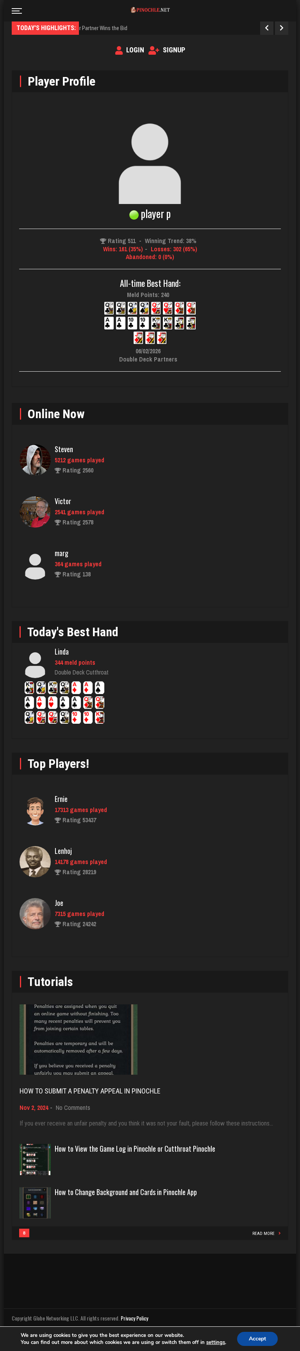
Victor (63, 501)
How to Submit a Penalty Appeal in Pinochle (90, 1091)
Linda (62, 651)
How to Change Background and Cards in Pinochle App (126, 1192)
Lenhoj (63, 851)
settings (215, 1342)
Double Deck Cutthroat (82, 672)
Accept (257, 1338)
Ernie (61, 799)
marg (61, 553)
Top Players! (58, 763)
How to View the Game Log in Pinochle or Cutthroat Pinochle (135, 1148)
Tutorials (50, 981)
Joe (59, 903)
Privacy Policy (134, 1318)
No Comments (73, 1107)
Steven (64, 449)
